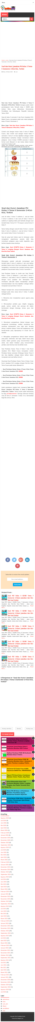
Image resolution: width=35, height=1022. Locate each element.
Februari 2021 (5, 974)
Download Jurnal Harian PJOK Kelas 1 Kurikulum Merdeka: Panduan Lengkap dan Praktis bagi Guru (19, 807)
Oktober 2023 (5, 901)
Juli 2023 (3, 908)
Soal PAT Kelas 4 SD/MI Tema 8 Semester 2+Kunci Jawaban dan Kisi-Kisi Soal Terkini (20, 643)
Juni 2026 (4, 823)
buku (4, 1001)
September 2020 (6, 987)
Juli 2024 (3, 879)
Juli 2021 (3, 962)
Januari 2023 (4, 923)
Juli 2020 (3, 992)
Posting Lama (29, 728)
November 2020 (5, 982)
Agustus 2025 (5, 847)
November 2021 (5, 952)
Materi (4, 1006)
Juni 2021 (4, 965)
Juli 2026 (3, 820)
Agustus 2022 (5, 935)
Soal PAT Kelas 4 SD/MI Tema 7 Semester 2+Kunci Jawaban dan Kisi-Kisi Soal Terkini (20, 598)
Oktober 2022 (5, 930)
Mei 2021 (3, 967)
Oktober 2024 (5, 872)
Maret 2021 (4, 972)
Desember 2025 (5, 837)
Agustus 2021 (5, 960)
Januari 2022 (4, 948)
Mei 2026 (3, 825)
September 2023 (6, 903)
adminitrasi (6, 999)
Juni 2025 (4, 852)
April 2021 (4, 970)
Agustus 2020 (5, 989)
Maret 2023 (4, 918)
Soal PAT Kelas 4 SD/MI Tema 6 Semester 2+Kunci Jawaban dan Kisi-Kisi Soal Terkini (20, 613)
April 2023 (4, 916)
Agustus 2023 (5, 906)
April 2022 (4, 940)
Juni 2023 (4, 911)
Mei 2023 (3, 913)
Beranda (19, 728)
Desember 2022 (5, 926)
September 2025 (6, 845)
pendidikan (6, 1008)
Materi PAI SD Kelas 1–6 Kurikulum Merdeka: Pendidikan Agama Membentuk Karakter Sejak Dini (18, 792)
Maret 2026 (4, 830)
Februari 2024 (5, 891)
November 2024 (5, 869)
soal (16, 71)
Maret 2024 (4, 889)
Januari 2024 (4, 894)
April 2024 (4, 886)
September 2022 (6, 933)
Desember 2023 (5, 896)
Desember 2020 (5, 979)
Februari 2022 (5, 945)
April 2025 (4, 857)
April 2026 (4, 828)
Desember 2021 (5, 950)
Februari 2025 (5, 862)
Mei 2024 (3, 884)
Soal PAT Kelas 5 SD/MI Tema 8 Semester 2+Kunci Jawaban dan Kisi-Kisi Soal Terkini (20, 658)
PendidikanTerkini (21, 1016)
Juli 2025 (3, 850)
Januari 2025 (4, 864)
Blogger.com (20, 1018)
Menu (5, 14)
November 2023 (5, 899)
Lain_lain (5, 1004)
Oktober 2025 (5, 842)
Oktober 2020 (5, 984)
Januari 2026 (4, 835)
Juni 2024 (4, 881)
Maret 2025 (4, 859)
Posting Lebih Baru (6, 728)
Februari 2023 (5, 921)
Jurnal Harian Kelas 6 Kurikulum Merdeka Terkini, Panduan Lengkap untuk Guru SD (18, 740)
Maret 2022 (4, 943)
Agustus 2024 (5, 877)
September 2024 (6, 874)
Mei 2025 (3, 855)
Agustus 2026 (5, 818)
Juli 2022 (3, 938)
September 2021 (6, 957)
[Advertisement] (17, 39)
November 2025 (5, 840)
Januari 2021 (4, 977)
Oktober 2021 (5, 955)
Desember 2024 (5, 867)
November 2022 (5, 928)
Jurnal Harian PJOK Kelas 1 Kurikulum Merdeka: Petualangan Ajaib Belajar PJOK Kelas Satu (19, 800)
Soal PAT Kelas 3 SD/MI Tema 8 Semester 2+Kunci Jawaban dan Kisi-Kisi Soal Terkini (20, 628)
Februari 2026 (5, 832)
